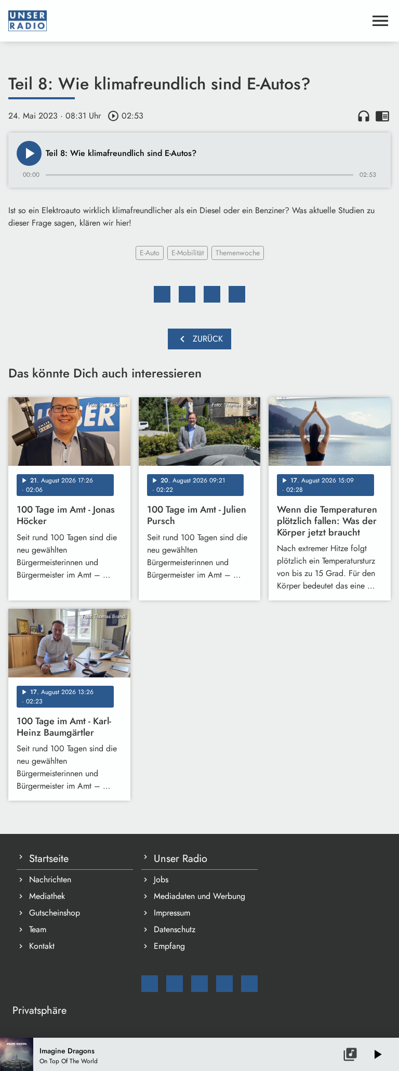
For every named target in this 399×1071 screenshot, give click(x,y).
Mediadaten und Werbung (199, 896)
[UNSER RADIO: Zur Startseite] (187, 20)
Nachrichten (50, 879)
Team (37, 929)
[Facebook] (174, 983)
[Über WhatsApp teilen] (212, 294)
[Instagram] (199, 983)
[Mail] (149, 983)
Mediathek (47, 896)
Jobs (161, 879)
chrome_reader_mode (382, 116)
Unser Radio (180, 858)
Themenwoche (238, 252)
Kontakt (42, 946)
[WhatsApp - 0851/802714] (249, 983)
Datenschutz (174, 929)
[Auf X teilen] (187, 294)
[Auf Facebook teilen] (162, 294)
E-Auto (149, 252)
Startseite (49, 858)
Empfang (169, 946)
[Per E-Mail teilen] (237, 294)
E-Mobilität (187, 252)
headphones (363, 116)
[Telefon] (224, 983)
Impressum (172, 913)
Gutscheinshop (54, 913)
